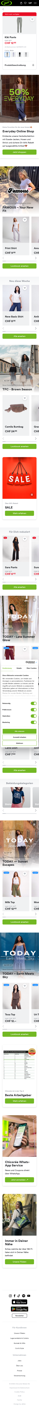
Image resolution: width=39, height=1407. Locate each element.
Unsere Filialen (19, 1333)
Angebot (6, 648)
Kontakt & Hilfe (19, 1343)
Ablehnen (19, 743)
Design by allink (19, 1404)
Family (19, 1400)
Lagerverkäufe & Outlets (19, 1338)
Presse (19, 1371)
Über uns (19, 1366)
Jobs (19, 1361)
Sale (5, 538)
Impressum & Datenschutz (20, 1388)
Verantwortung (19, 1376)
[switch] (34, 709)
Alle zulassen (19, 731)
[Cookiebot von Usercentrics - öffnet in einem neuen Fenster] (28, 662)
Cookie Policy (19, 1392)
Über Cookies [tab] (32, 668)
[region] (19, 190)
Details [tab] (19, 668)
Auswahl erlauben (19, 737)
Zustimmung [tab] (7, 668)
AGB (19, 1396)
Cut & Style (19, 1348)
